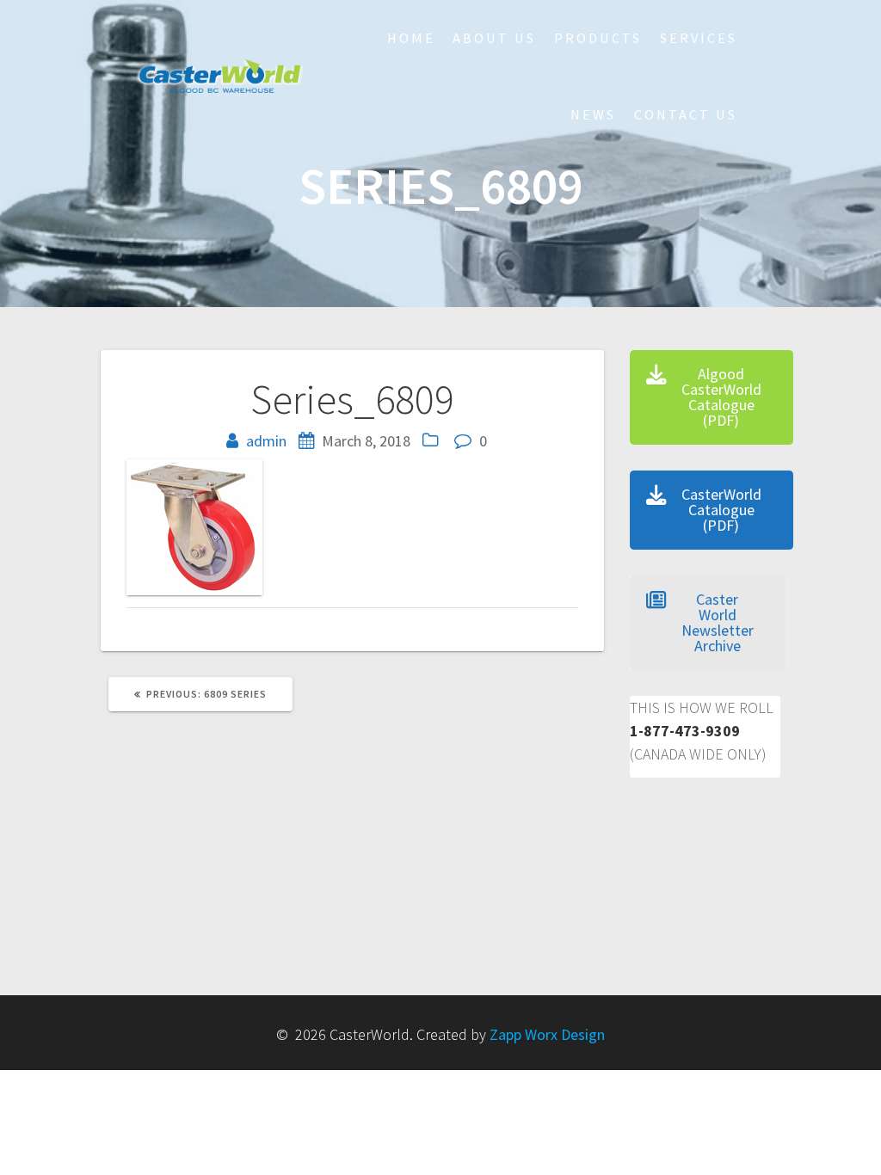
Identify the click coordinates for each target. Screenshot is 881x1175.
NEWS (593, 114)
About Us (494, 37)
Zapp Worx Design (547, 1034)
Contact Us (685, 114)
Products (598, 37)
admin (266, 441)
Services (698, 37)
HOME (411, 37)
